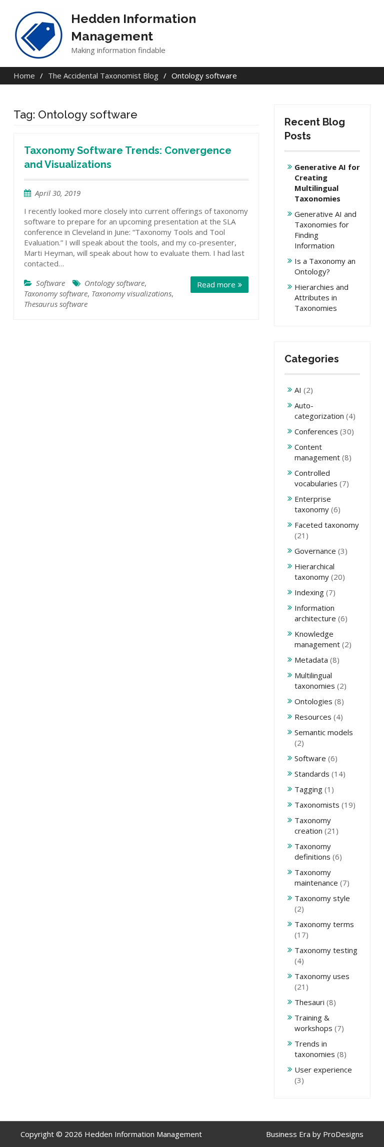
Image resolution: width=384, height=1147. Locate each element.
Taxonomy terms (324, 924)
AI (298, 390)
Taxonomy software (56, 293)
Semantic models (323, 732)
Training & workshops (313, 1023)
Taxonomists (317, 805)
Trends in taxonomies (314, 1049)
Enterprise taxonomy (312, 504)
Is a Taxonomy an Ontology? (325, 266)
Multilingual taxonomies (314, 680)
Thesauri (309, 1002)
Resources (313, 717)
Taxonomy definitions (312, 851)
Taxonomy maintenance (316, 877)
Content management (317, 452)
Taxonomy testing (326, 950)
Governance (315, 551)
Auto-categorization (319, 410)
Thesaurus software (56, 304)
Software (50, 283)
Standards (312, 774)
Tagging (308, 789)
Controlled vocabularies (316, 478)
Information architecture (315, 613)
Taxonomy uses (322, 976)
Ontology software (114, 283)
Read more (216, 284)
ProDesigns (343, 1134)
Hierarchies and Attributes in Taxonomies (321, 297)
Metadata (311, 660)
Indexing (309, 592)
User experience (323, 1070)
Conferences (316, 431)
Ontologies (313, 701)
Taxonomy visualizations (132, 293)
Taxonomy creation (312, 825)
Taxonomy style (322, 898)
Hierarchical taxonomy (314, 571)
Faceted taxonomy (326, 525)
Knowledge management (317, 639)
